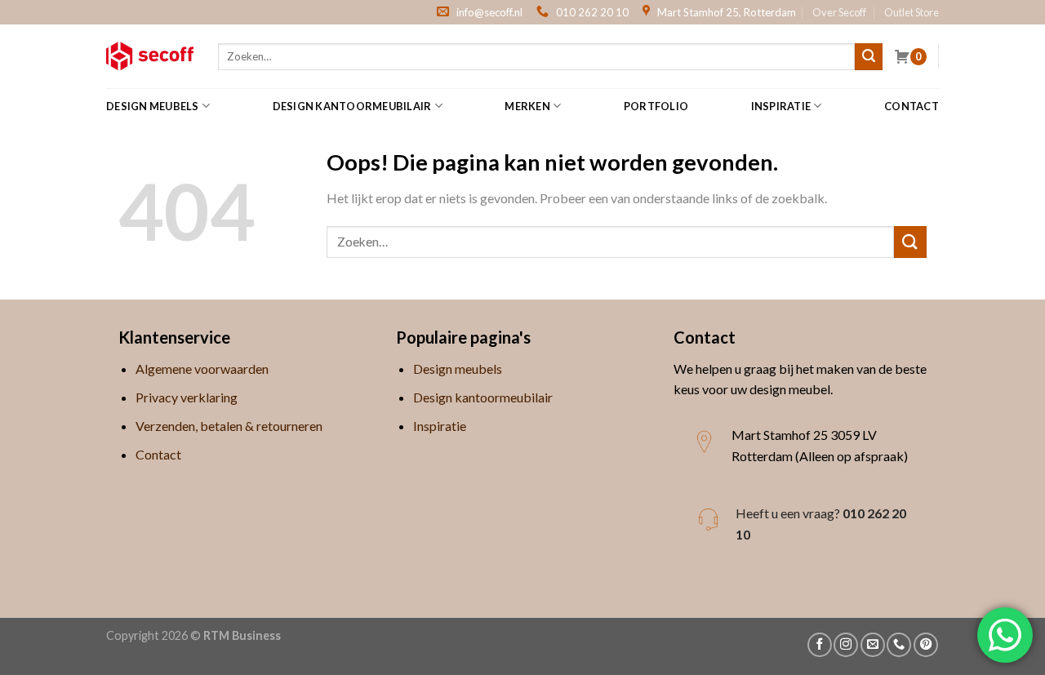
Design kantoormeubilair (352, 106)
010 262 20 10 (592, 12)
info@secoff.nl (489, 12)
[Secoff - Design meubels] (149, 56)
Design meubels (152, 106)
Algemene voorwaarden (202, 368)
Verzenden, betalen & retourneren (229, 425)
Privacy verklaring (187, 397)
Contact (911, 106)
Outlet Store (911, 12)
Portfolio (656, 106)
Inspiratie (781, 106)
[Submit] (869, 57)
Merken (527, 106)
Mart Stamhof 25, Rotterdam (726, 12)
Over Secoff (839, 12)
